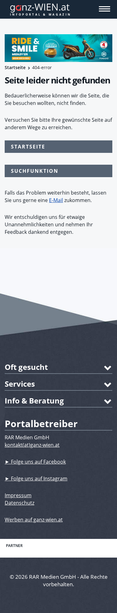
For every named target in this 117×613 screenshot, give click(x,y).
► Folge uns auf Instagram (36, 478)
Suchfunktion (34, 170)
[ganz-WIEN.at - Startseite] (58, 9)
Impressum (18, 495)
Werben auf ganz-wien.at (34, 519)
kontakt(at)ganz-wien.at (32, 444)
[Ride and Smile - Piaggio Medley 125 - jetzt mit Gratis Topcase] (58, 48)
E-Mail (56, 200)
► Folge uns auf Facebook (35, 461)
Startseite (15, 67)
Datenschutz (19, 502)
